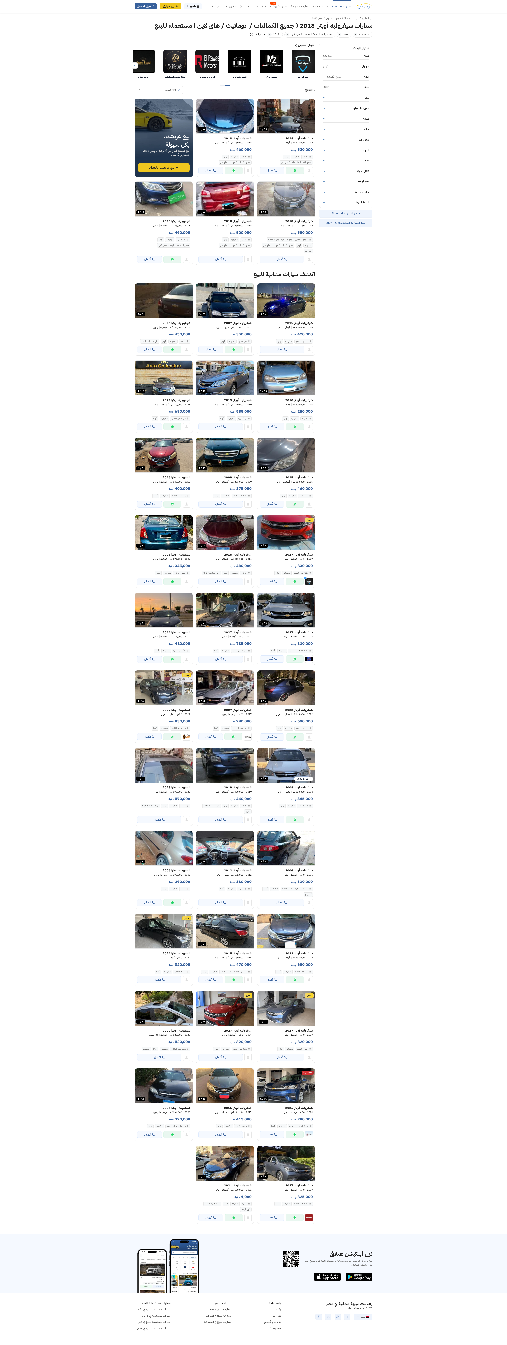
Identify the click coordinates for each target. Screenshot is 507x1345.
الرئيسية (278, 1309)
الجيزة (183, 805)
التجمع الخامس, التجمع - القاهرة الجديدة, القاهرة (288, 239)
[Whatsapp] (295, 170)
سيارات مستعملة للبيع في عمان (154, 1328)
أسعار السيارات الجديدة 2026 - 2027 (346, 223)
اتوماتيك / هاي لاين (212, 1203)
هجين (248, 811)
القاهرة (305, 156)
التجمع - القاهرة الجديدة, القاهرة (295, 888)
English (191, 6)
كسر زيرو (308, 251)
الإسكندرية (181, 239)
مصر (363, 1317)
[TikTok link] (338, 1317)
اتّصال (270, 170)
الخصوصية (276, 1328)
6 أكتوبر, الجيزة (302, 341)
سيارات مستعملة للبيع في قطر (154, 1322)
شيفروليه (295, 156)
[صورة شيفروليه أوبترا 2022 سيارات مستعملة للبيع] (286, 931)
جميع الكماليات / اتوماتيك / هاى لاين (296, 162)
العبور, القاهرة (180, 573)
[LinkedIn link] (328, 1317)
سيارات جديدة (320, 6)
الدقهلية (305, 418)
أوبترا (286, 156)
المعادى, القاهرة (301, 971)
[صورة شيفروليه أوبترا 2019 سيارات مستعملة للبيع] (225, 765)
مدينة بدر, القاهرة (179, 495)
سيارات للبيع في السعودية (217, 1322)
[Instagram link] (318, 1317)
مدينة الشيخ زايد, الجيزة (176, 1126)
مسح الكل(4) (257, 34)
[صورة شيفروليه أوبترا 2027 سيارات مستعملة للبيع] (164, 931)
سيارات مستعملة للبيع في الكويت (153, 1309)
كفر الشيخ (243, 341)
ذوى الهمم (245, 1209)
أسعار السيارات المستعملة (346, 213)
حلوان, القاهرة (241, 1126)
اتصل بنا (277, 1316)
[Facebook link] (347, 1317)
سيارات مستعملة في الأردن (156, 1316)
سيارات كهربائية (278, 6)
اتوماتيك (146, 1049)
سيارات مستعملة (341, 6)
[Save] (262, 104)
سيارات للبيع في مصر (220, 1309)
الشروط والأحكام (273, 1322)
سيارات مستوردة (300, 6)
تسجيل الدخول (145, 6)
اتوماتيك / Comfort (211, 805)
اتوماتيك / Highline (150, 805)
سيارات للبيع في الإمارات (218, 1316)
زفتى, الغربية (303, 805)
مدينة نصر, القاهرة (179, 418)
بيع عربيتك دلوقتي (161, 167)
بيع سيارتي (168, 6)
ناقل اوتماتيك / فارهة (150, 341)
